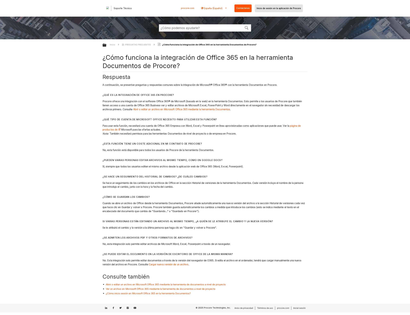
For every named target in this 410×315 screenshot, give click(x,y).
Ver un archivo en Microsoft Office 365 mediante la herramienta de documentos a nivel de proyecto (160, 288)
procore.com (187, 8)
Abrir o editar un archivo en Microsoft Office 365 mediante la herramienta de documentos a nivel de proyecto (166, 284)
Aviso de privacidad (243, 308)
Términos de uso (265, 308)
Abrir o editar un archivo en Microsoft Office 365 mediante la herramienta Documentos (181, 109)
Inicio (113, 44)
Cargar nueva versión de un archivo (168, 264)
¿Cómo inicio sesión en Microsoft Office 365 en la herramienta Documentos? (148, 293)
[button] (246, 27)
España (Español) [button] (213, 8)
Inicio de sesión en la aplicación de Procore (279, 8)
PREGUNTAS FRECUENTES (138, 44)
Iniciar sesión (299, 308)
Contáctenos (243, 8)
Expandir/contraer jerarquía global (106, 45)
